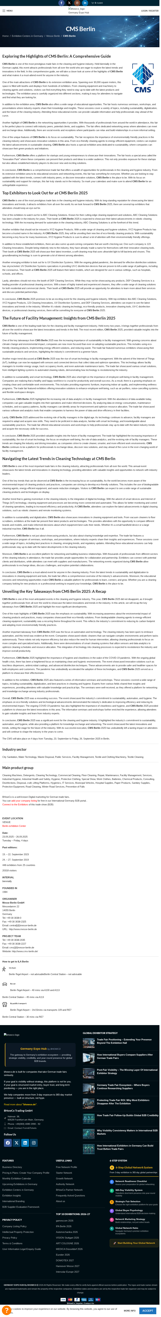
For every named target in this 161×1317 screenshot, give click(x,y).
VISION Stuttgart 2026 (67, 1237)
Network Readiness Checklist (131, 1181)
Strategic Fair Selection (127, 1201)
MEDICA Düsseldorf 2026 (69, 1249)
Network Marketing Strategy (130, 1219)
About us (60, 1201)
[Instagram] (34, 1143)
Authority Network (65, 1184)
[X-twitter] (16, 1143)
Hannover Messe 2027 (67, 1266)
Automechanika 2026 (67, 1232)
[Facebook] (8, 1143)
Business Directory (12, 1167)
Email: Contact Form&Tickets (22, 1128)
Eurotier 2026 (63, 1254)
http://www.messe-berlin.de (23, 929)
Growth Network (64, 1178)
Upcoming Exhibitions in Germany (19, 1184)
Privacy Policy (9, 1237)
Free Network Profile (66, 1167)
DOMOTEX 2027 (65, 1260)
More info (130, 1311)
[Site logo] (80, 10)
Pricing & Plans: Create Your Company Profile (25, 1172)
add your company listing (24, 800)
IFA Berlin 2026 (63, 1226)
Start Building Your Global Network (134, 1243)
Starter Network (64, 1172)
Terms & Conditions (12, 1243)
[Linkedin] (25, 1143)
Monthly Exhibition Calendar (16, 1178)
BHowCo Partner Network (69, 1189)
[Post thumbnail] (89, 1043)
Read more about (20, 1104)
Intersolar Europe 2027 (67, 1271)
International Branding (13, 1201)
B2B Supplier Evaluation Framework (20, 1207)
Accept (147, 1310)
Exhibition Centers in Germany (27, 36)
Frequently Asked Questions (70, 1195)
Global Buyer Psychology (129, 1210)
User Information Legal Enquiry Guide (21, 1249)
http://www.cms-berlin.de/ (25, 951)
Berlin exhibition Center (14, 826)
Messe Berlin (53, 36)
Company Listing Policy (14, 1226)
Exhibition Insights (11, 1195)
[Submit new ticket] (7, 1310)
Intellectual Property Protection (18, 1232)
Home (5, 36)
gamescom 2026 (64, 1220)
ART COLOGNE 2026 (67, 1243)
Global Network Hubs (126, 1228)
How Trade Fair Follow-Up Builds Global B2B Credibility (127, 1115)
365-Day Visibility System (128, 1190)
